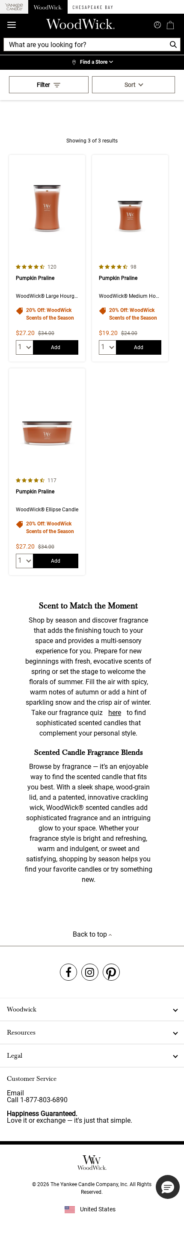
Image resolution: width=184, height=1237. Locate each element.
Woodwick (21, 1009)
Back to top (91, 934)
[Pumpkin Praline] (47, 258)
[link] (92, 62)
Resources (21, 1032)
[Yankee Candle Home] (14, 7)
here (114, 713)
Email (15, 1093)
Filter (43, 84)
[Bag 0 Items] (170, 25)
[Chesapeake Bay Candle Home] (92, 7)
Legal (14, 1055)
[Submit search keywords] (157, 24)
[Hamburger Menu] (11, 25)
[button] (168, 1187)
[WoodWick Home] (48, 7)
